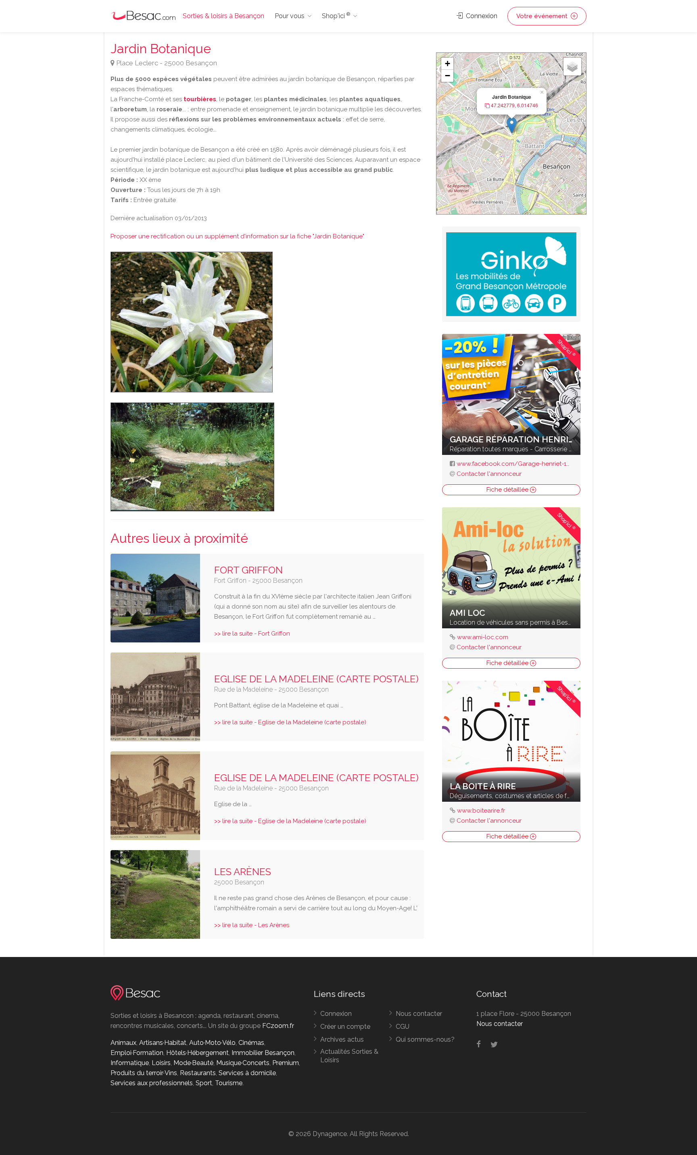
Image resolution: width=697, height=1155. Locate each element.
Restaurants (198, 1073)
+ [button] (447, 63)
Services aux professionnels (152, 1083)
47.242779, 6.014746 (514, 105)
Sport (204, 1083)
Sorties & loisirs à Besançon (223, 16)
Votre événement (542, 16)
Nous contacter (419, 1013)
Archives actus (342, 1039)
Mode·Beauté (193, 1063)
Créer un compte (345, 1026)
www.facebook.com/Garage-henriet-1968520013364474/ (539, 463)
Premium (285, 1063)
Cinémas (251, 1043)
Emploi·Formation (137, 1053)
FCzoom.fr (278, 1026)
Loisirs (161, 1063)
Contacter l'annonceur (489, 473)
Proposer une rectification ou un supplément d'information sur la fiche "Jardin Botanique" (237, 236)
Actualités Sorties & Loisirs (349, 1056)
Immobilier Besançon (263, 1053)
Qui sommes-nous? (425, 1039)
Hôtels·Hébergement (197, 1053)
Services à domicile (247, 1073)
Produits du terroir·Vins (144, 1073)
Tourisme (228, 1083)
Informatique (130, 1063)
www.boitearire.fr (481, 810)
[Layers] (572, 66)
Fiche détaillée (508, 489)
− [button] (447, 76)
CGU (402, 1026)
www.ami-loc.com (482, 637)
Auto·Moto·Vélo (212, 1043)
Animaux (123, 1043)
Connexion (480, 16)
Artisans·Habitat (162, 1043)
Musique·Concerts (242, 1063)
